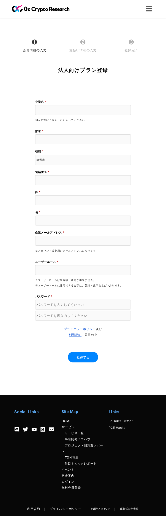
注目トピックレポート (79, 463)
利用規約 (75, 335)
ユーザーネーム (47, 262)
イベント (68, 469)
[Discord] (16, 429)
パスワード (44, 296)
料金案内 (68, 475)
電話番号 (42, 172)
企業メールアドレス (49, 232)
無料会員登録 (71, 487)
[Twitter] (25, 429)
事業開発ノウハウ (76, 439)
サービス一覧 (73, 433)
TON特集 (70, 457)
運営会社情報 (129, 509)
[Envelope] (51, 429)
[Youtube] (34, 429)
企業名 (41, 101)
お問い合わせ (100, 509)
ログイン (68, 481)
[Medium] (42, 429)
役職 (39, 151)
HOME (66, 421)
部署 (39, 131)
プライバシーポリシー (80, 329)
